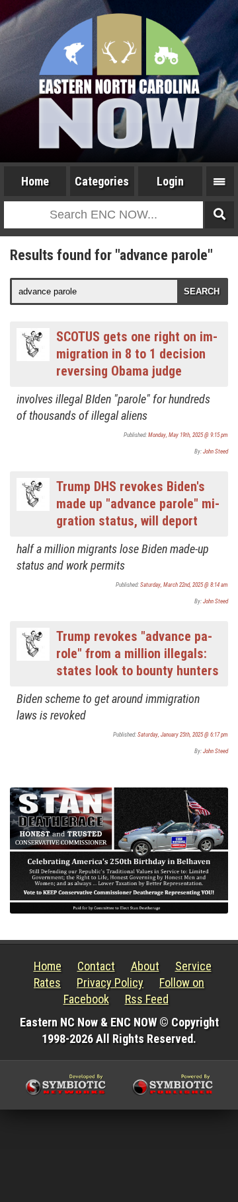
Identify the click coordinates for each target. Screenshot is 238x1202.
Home (35, 181)
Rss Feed (147, 999)
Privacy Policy (110, 982)
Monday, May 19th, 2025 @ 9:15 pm (188, 435)
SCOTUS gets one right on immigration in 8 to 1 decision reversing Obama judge (137, 354)
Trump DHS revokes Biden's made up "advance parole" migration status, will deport (137, 504)
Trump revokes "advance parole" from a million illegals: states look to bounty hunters (137, 653)
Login (170, 181)
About (145, 966)
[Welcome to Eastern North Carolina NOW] (119, 81)
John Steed (215, 451)
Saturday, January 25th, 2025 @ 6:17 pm (183, 734)
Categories (102, 181)
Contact (96, 966)
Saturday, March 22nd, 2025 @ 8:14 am (184, 585)
